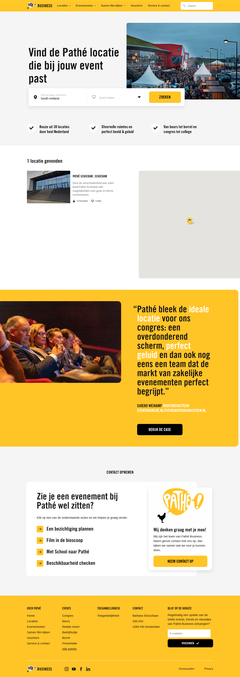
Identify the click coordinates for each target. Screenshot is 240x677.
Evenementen (84, 5)
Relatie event (70, 626)
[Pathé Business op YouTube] (74, 669)
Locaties (62, 5)
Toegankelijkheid (108, 615)
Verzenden (188, 643)
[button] (191, 221)
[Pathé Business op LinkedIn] (88, 669)
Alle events (69, 649)
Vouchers (137, 5)
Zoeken (183, 4)
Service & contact (159, 5)
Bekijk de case (160, 429)
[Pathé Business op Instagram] (67, 669)
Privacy (208, 668)
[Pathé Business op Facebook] (81, 669)
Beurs (66, 621)
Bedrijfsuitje (69, 632)
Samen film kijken (112, 5)
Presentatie (69, 643)
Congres (67, 615)
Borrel (66, 637)
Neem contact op (180, 561)
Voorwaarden (186, 668)
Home (31, 615)
